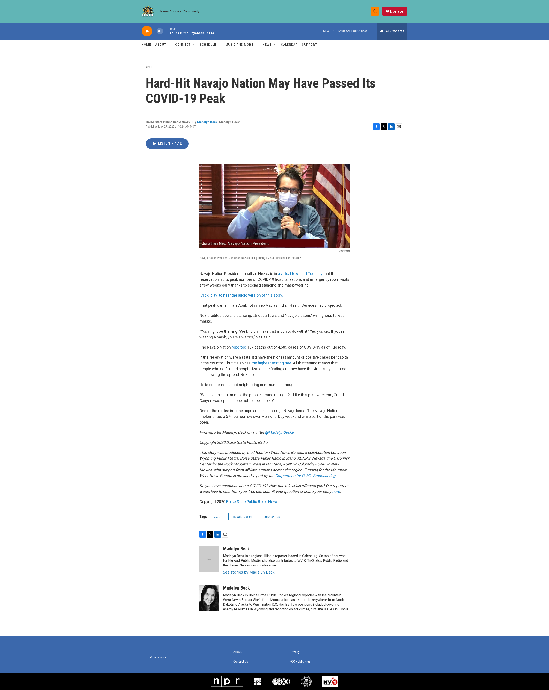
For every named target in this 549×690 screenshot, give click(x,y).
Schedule (208, 44)
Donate (396, 11)
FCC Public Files (300, 661)
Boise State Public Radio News (252, 501)
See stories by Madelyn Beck (249, 572)
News (267, 44)
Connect (182, 44)
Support (309, 44)
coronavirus (272, 516)
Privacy (295, 652)
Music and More (239, 44)
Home (146, 44)
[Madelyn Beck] (209, 559)
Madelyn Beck (207, 122)
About (160, 44)
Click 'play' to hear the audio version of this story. (241, 295)
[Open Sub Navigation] (169, 44)
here (336, 491)
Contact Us (240, 661)
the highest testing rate (271, 363)
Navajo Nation (243, 516)
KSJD (150, 67)
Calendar (289, 44)
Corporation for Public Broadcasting (305, 475)
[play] (146, 31)
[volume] (159, 31)
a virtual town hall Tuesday (300, 273)
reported (239, 347)
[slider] (166, 31)
